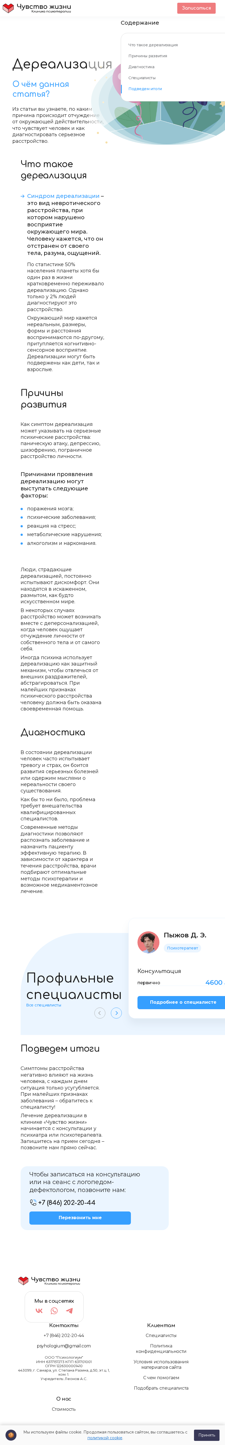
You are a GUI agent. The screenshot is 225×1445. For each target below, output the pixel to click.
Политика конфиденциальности (161, 1348)
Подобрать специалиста (161, 1388)
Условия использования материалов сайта (161, 1364)
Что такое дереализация (153, 44)
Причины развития (147, 55)
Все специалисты (43, 1005)
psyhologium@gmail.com (64, 1346)
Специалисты (142, 77)
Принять (206, 1435)
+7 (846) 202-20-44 (64, 1335)
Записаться (196, 8)
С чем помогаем (161, 1377)
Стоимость (63, 1409)
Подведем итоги (145, 88)
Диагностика (141, 66)
